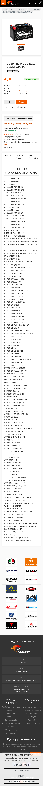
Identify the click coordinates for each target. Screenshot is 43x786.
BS (20, 88)
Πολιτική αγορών (11, 720)
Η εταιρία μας (11, 710)
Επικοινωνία (10, 733)
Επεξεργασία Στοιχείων (32, 710)
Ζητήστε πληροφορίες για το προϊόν (18, 124)
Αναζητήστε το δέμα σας (11, 707)
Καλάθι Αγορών (32, 717)
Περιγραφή (8, 155)
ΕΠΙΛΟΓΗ (21, 776)
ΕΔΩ (6, 145)
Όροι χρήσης (10, 713)
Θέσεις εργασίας (11, 730)
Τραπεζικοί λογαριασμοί (11, 723)
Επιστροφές (10, 717)
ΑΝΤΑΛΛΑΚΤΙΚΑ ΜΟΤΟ (18, 9)
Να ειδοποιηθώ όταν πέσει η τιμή (19, 118)
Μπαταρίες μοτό (34, 9)
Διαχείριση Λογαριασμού (32, 707)
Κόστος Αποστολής (33, 156)
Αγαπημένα (32, 720)
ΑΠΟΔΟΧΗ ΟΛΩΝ (21, 765)
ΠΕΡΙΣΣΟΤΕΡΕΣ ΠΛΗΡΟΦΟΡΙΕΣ (21, 781)
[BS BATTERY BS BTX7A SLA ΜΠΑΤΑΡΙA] (21, 32)
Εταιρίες (11, 727)
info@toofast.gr (21, 671)
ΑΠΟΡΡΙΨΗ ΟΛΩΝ (21, 771)
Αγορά (21, 102)
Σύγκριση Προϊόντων (32, 723)
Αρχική (4, 9)
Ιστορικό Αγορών (32, 713)
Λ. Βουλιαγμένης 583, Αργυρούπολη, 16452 (21, 680)
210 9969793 (21, 662)
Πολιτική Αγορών (19, 156)
